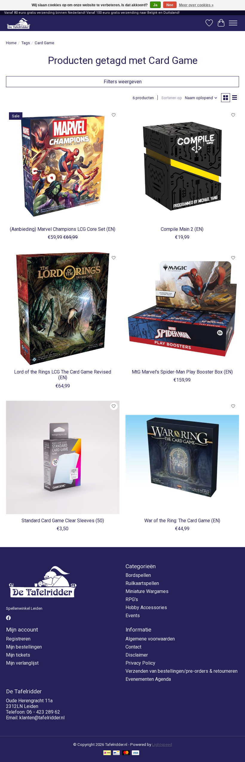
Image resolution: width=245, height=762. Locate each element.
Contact (133, 647)
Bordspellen (138, 575)
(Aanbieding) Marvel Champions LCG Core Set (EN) (62, 229)
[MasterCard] (126, 753)
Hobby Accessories (146, 607)
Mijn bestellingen (24, 647)
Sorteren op (171, 98)
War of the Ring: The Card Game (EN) (182, 520)
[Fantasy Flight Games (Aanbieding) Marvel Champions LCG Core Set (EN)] (63, 166)
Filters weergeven (123, 82)
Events (132, 615)
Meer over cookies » (196, 5)
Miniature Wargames (147, 591)
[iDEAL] (107, 753)
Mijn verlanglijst (22, 663)
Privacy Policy (140, 663)
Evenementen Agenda (148, 679)
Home (11, 43)
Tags (25, 43)
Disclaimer (136, 655)
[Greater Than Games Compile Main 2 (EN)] (182, 166)
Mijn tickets (18, 655)
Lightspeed (162, 744)
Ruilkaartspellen (142, 583)
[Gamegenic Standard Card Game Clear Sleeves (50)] (63, 457)
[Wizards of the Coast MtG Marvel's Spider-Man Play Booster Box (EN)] (182, 308)
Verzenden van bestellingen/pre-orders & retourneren (181, 671)
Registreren (18, 639)
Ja (155, 5)
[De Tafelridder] (18, 23)
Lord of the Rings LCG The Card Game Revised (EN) (62, 374)
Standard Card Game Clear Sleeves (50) (63, 520)
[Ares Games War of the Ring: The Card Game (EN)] (182, 457)
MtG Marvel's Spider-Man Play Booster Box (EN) (182, 372)
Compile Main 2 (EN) (182, 229)
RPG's (131, 599)
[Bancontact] (116, 753)
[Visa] (136, 753)
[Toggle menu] (233, 23)
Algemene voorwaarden (150, 639)
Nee (169, 5)
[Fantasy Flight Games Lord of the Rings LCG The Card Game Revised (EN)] (63, 308)
